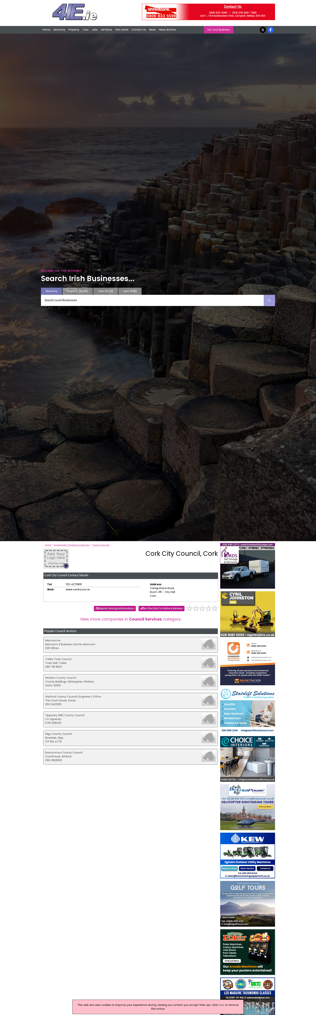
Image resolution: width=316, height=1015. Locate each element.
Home (46, 29)
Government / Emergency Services (71, 545)
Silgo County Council (58, 734)
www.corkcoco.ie (78, 589)
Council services (101, 545)
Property (74, 29)
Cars (86, 29)
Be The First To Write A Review (162, 608)
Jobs (95, 29)
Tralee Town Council (58, 659)
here (221, 1005)
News (152, 29)
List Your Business (219, 29)
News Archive (167, 29)
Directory (59, 29)
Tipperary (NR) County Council (64, 715)
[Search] (269, 300)
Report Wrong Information (116, 608)
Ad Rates (106, 29)
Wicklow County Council (60, 678)
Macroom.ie (52, 640)
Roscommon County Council (63, 752)
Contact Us (138, 29)
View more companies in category (130, 619)
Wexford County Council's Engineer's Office (73, 696)
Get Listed (121, 29)
